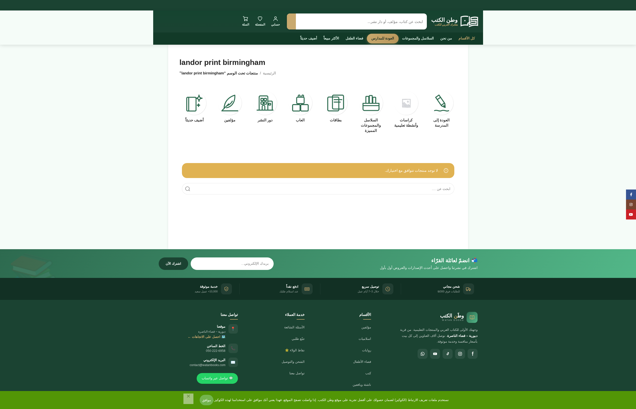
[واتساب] (423, 354)
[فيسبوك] (473, 354)
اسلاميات (365, 339)
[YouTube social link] (631, 214)
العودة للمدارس (382, 38)
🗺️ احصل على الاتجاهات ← (206, 337)
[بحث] (291, 21)
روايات (366, 350)
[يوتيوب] (435, 354)
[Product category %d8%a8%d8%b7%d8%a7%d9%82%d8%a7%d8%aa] (336, 108)
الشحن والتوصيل (293, 362)
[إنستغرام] (460, 354)
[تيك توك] (448, 354)
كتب (368, 373)
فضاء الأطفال (362, 362)
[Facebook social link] (631, 195)
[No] (188, 399)
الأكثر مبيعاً (331, 38)
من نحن (446, 38)
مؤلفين (366, 327)
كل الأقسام (467, 38)
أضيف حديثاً (308, 38)
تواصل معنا (297, 373)
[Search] (187, 189)
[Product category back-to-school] (441, 110)
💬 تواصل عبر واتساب (217, 378)
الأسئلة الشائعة (294, 327)
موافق (206, 400)
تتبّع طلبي (298, 339)
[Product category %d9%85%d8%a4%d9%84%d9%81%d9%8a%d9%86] (230, 108)
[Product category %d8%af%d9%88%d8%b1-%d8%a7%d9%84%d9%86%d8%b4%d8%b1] (265, 108)
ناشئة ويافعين (362, 385)
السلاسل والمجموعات (418, 38)
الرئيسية (269, 73)
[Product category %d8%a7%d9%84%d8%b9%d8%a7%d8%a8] (300, 108)
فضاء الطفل (354, 38)
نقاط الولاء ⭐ (295, 350)
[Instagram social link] (631, 204)
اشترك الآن (173, 263)
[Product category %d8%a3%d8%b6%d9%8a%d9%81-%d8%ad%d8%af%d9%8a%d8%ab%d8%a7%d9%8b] (194, 108)
